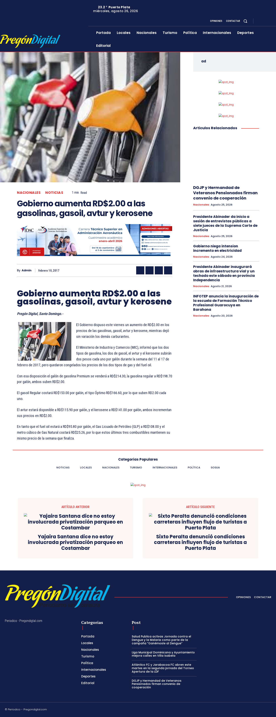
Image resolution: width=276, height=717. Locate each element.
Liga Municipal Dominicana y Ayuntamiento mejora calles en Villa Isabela (163, 654)
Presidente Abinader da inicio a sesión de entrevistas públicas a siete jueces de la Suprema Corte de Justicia (225, 223)
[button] (245, 21)
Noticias (54, 192)
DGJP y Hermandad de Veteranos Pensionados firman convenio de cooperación (225, 193)
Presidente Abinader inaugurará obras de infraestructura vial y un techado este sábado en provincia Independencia (224, 273)
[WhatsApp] (168, 270)
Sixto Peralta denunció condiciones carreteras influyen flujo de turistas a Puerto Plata (200, 542)
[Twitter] (269, 21)
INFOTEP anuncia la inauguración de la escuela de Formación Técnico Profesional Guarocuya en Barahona (226, 303)
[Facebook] (259, 21)
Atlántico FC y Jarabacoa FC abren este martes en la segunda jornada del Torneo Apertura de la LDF (163, 668)
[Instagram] (264, 21)
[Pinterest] (159, 270)
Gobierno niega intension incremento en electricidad (217, 248)
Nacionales (29, 192)
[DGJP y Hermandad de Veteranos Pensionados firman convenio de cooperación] (226, 158)
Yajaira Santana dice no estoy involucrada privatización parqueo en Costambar (75, 542)
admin (27, 270)
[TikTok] (240, 710)
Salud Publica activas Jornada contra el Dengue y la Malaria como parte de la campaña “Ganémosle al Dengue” (161, 639)
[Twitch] (250, 710)
